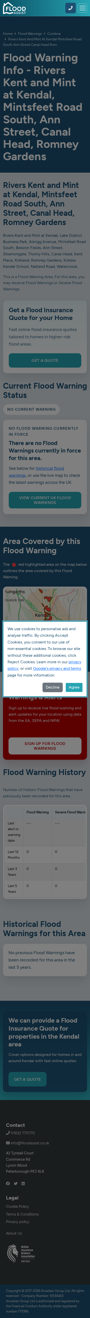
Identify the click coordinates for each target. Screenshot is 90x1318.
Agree (74, 687)
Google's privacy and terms (57, 668)
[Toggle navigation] (82, 8)
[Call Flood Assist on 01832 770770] (70, 8)
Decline (53, 687)
